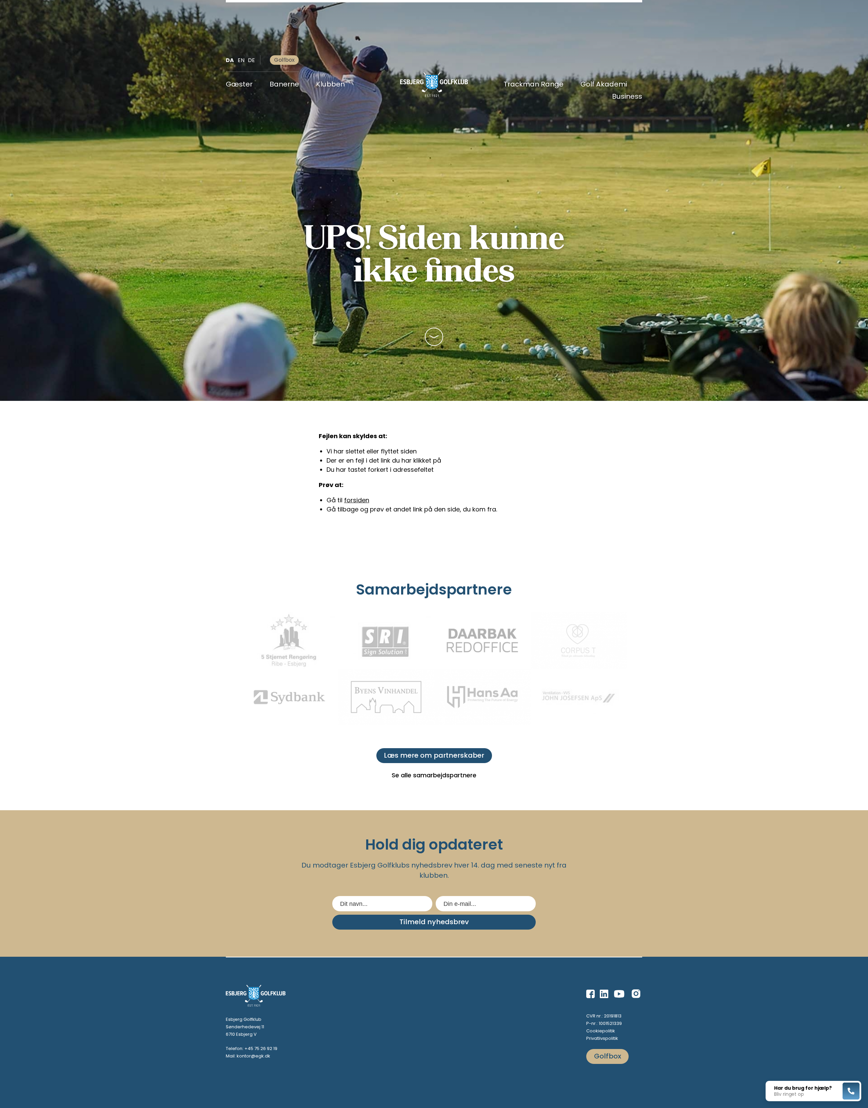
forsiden (356, 500)
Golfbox (284, 60)
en (241, 60)
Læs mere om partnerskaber (434, 755)
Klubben (330, 85)
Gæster (239, 85)
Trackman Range (534, 85)
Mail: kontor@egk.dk (248, 1056)
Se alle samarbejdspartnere (434, 775)
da (230, 60)
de (251, 60)
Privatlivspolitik (602, 1038)
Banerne (284, 85)
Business (627, 97)
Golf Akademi (603, 85)
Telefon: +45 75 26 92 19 (251, 1048)
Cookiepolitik (600, 1031)
